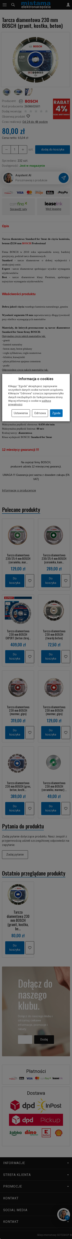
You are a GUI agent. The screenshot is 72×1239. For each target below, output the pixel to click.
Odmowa (40, 413)
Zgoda (56, 413)
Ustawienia (21, 413)
